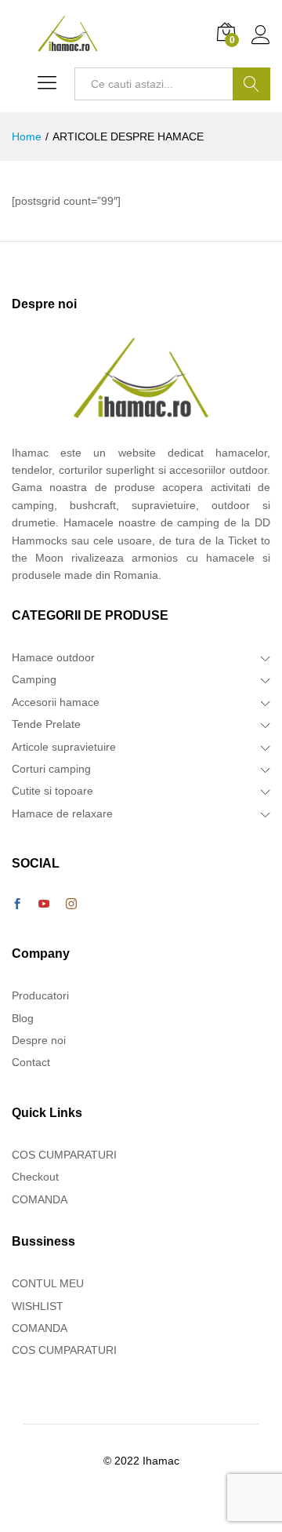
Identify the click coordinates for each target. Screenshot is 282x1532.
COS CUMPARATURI (64, 1154)
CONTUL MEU (48, 1283)
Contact (31, 1062)
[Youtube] (44, 904)
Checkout (35, 1176)
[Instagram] (71, 904)
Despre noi (39, 1040)
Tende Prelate (46, 724)
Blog (23, 1018)
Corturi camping (51, 768)
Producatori (40, 995)
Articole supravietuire (64, 747)
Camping (34, 679)
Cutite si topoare (52, 790)
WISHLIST (37, 1306)
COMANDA (39, 1199)
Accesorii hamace (55, 702)
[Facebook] (17, 904)
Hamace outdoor (53, 657)
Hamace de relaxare (62, 813)
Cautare (251, 83)
